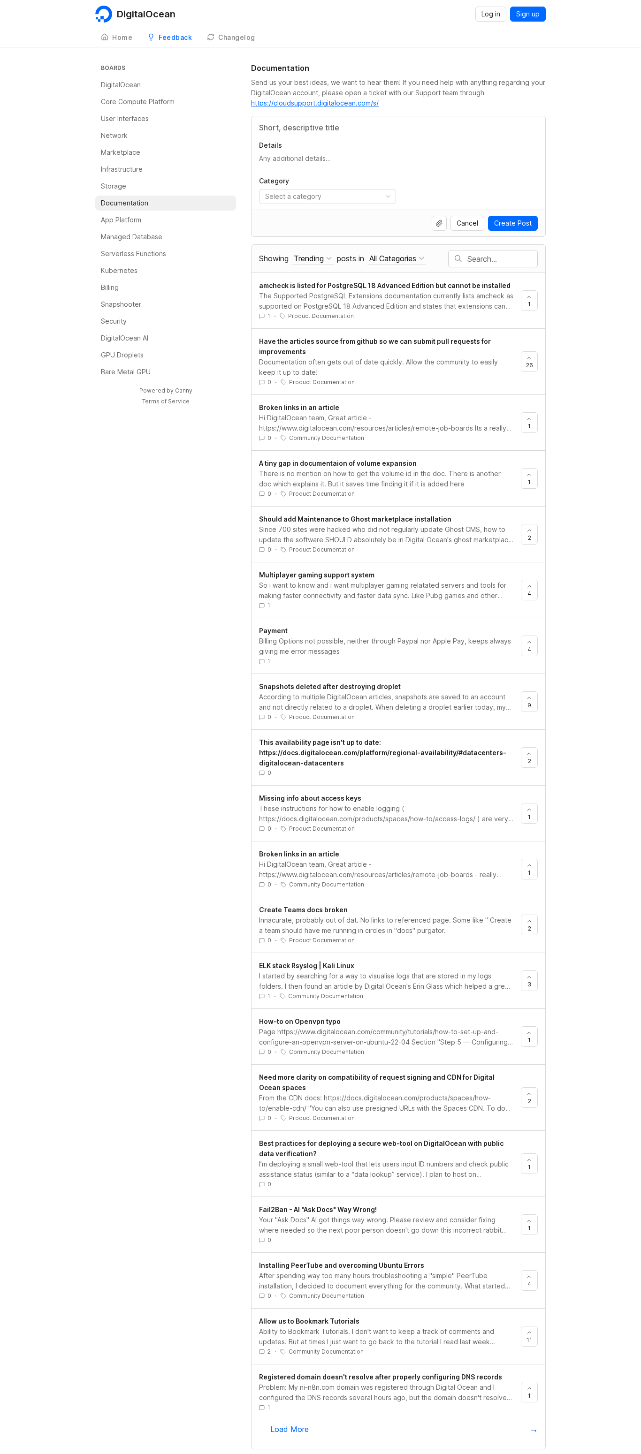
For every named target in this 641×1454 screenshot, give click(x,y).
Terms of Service (166, 401)
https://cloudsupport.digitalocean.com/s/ (315, 103)
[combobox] (327, 196)
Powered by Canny (165, 390)
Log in (490, 14)
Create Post (513, 223)
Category (274, 181)
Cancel (467, 223)
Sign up (528, 14)
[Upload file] (439, 223)
